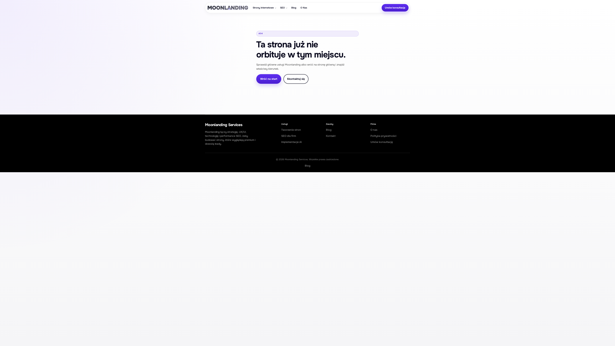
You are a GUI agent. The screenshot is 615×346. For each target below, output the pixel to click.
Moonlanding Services (223, 125)
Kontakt (331, 136)
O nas (373, 130)
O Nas (303, 7)
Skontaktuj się (296, 79)
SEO (282, 7)
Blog (293, 7)
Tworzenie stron (291, 130)
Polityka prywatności (383, 136)
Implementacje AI (291, 142)
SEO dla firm (288, 136)
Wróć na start (268, 79)
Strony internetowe (263, 7)
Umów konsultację (395, 7)
